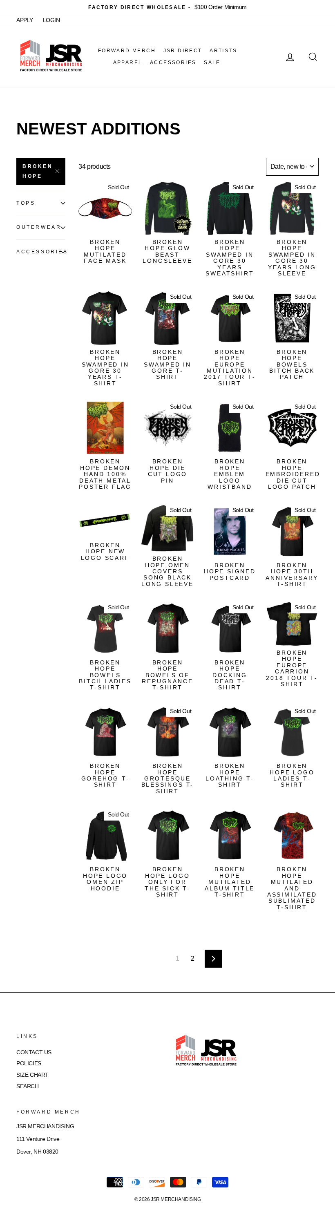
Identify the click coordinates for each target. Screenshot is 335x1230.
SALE (212, 62)
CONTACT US (33, 1052)
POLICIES (28, 1063)
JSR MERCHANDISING (176, 1199)
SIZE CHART (32, 1075)
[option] (167, 7)
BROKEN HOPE (37, 171)
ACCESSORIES (173, 62)
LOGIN (51, 20)
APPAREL (128, 62)
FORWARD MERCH (127, 51)
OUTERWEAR (38, 227)
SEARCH (27, 1086)
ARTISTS (223, 51)
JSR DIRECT (182, 51)
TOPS (25, 203)
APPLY (24, 20)
